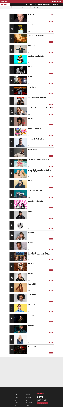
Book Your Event (29, 402)
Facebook (42, 397)
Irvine (16, 405)
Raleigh (4, 4)
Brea (16, 394)
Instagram (37, 397)
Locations (54, 1)
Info (27, 4)
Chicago (16, 397)
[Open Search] (61, 4)
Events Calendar (55, 4)
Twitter (39, 397)
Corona (16, 399)
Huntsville (17, 403)
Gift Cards (40, 4)
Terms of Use (28, 403)
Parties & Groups (46, 4)
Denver (16, 400)
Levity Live (28, 394)
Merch (35, 4)
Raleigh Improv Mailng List (42, 403)
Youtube (41, 397)
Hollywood (17, 402)
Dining (31, 4)
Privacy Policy (28, 405)
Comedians (59, 1)
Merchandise (28, 397)
